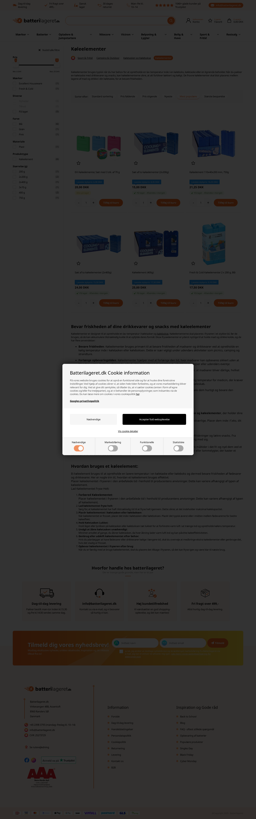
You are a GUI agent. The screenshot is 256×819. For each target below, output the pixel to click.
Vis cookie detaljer (128, 431)
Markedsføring (113, 442)
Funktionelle (147, 442)
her (137, 394)
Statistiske (178, 442)
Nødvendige (79, 442)
